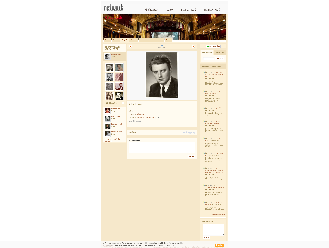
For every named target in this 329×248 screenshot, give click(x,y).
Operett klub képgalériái (112, 48)
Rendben (219, 245)
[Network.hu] (113, 9)
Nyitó (107, 40)
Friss (168, 40)
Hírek (142, 40)
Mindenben (220, 52)
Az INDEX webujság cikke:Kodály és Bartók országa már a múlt (214, 170)
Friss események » (218, 214)
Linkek (160, 40)
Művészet (140, 114)
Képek (124, 40)
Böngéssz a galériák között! (112, 140)
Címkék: (132, 111)
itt (173, 245)
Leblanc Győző (116, 124)
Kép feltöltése (214, 46)
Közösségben (207, 52)
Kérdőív (218, 108)
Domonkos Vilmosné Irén (145, 118)
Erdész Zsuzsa (116, 132)
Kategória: (132, 114)
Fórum (151, 40)
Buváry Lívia (116, 109)
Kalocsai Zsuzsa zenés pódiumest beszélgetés (214, 74)
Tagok (115, 40)
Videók (134, 40)
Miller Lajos (115, 116)
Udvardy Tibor (116, 54)
